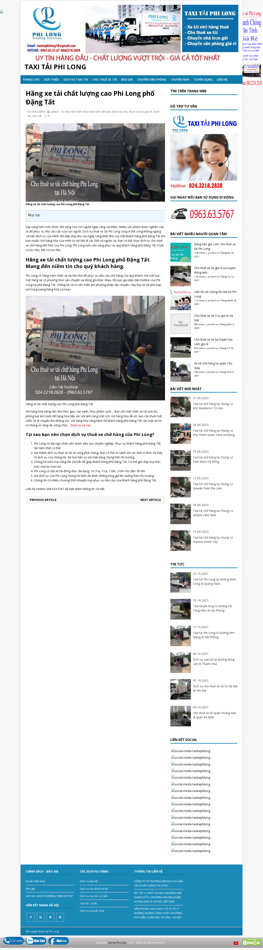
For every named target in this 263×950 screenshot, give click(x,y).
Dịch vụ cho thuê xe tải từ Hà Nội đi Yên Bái (215, 688)
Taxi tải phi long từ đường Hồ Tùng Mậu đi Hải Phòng (212, 608)
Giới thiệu (51, 79)
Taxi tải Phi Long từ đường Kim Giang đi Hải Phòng (213, 635)
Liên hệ (222, 79)
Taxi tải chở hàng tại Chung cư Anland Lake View (213, 513)
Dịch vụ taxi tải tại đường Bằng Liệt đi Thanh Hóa (213, 662)
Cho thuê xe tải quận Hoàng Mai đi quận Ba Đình (214, 715)
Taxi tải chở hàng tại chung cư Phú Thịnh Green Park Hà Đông (214, 433)
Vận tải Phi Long (117, 942)
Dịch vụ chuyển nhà (92, 911)
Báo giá (127, 79)
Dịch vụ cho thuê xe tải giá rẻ (132, 111)
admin (54, 111)
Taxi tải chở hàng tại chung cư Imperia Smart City (213, 539)
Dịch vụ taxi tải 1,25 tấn (94, 896)
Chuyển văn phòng (151, 79)
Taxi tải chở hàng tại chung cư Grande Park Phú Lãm (213, 486)
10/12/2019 (38, 111)
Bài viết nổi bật (100, 111)
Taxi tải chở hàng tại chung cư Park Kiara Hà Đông (213, 459)
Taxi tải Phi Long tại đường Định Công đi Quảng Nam (214, 581)
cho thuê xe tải (104, 79)
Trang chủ (31, 79)
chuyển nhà (180, 79)
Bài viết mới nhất (77, 111)
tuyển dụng (203, 79)
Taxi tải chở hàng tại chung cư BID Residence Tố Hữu (213, 406)
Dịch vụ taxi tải (75, 79)
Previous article (43, 500)
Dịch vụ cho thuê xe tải (94, 888)
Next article (150, 500)
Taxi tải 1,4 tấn (88, 903)
